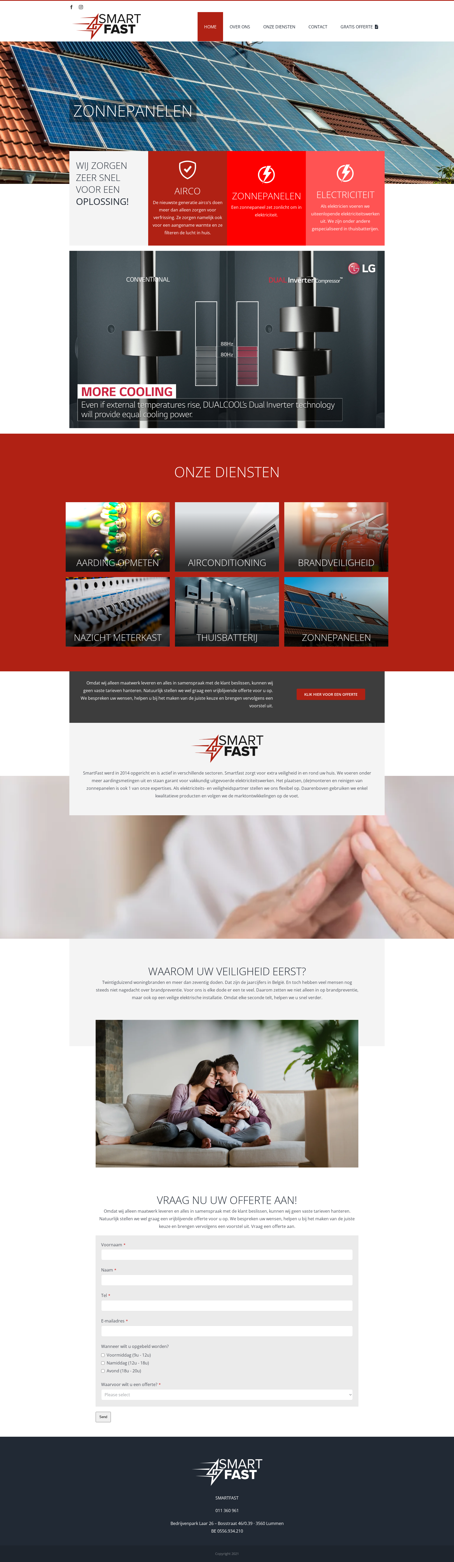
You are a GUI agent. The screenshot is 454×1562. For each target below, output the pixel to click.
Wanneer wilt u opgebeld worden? (135, 1346)
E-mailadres (114, 1321)
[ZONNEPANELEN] (227, 92)
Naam (108, 1270)
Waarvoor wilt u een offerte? (131, 1384)
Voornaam (113, 1245)
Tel (105, 1295)
